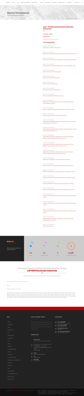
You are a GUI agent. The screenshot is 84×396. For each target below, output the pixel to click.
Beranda (67, 18)
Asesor (9, 327)
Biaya (9, 368)
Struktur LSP (10, 362)
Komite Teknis (10, 338)
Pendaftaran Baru (11, 335)
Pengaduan (10, 346)
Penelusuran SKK (11, 379)
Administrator (10, 324)
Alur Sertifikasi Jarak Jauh (12, 373)
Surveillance (10, 354)
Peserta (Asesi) (54, 390)
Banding (9, 351)
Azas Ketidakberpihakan (12, 349)
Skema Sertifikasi (41, 393)
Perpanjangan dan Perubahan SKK (14, 360)
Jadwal (9, 343)
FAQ (8, 332)
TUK (8, 340)
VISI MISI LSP (10, 365)
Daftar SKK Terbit (11, 376)
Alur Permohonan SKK (12, 357)
